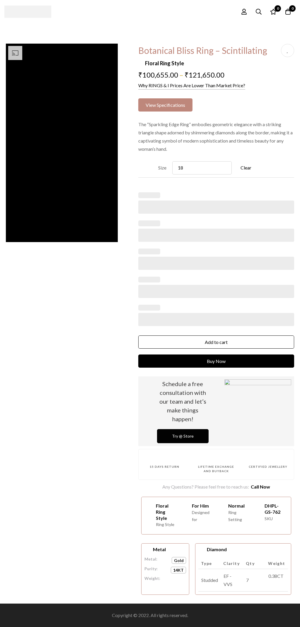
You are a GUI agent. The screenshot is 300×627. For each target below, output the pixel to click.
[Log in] (244, 11)
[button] (165, 105)
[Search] (258, 11)
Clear (246, 167)
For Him (200, 505)
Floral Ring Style (164, 63)
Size (162, 167)
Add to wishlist (287, 50)
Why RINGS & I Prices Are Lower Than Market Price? (191, 85)
